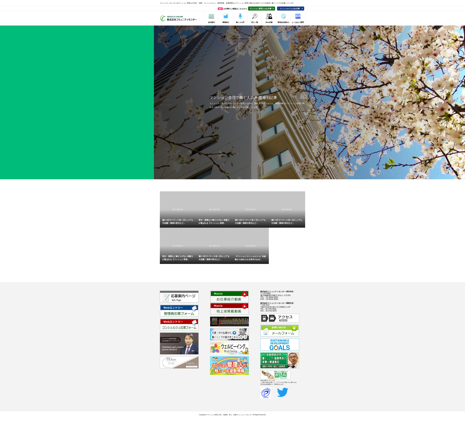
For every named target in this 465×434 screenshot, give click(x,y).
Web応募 (269, 22)
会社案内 (211, 22)
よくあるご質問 (298, 22)
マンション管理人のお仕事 (260, 8)
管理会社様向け (283, 22)
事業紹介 (225, 22)
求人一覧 (254, 22)
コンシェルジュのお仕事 (290, 8)
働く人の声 (240, 22)
